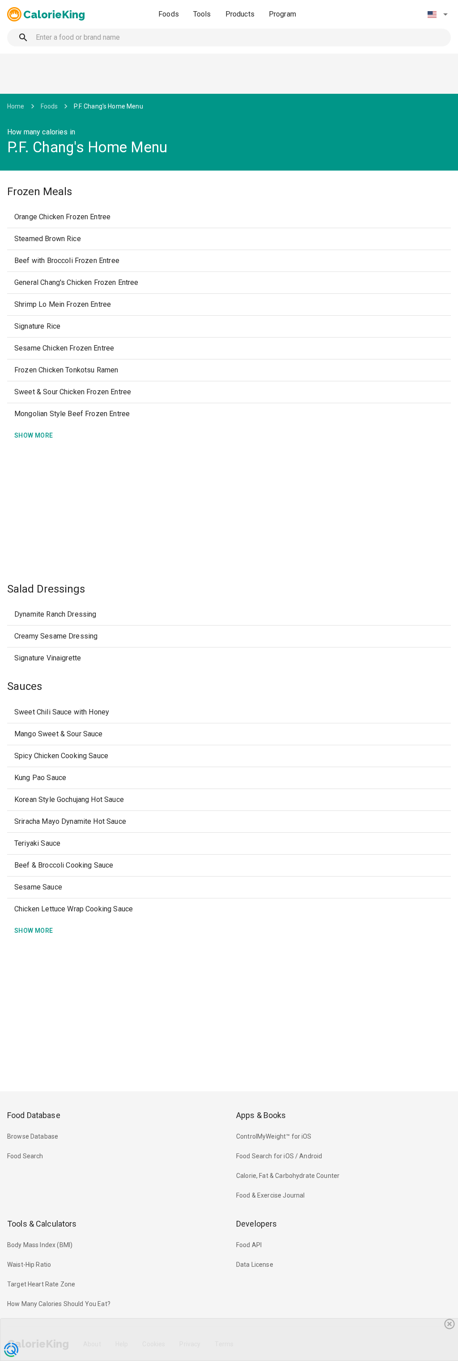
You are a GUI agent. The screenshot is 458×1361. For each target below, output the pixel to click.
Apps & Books (261, 1115)
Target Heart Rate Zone (41, 1284)
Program (282, 14)
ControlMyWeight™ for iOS (274, 1136)
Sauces (24, 686)
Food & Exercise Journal (270, 1195)
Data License (254, 1264)
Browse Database (32, 1136)
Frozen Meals (39, 191)
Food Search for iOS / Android (279, 1156)
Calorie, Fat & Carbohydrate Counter (287, 1175)
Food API (249, 1244)
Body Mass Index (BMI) (39, 1244)
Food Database (33, 1115)
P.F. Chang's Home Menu (108, 106)
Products (239, 14)
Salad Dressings (46, 589)
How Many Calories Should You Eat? (58, 1303)
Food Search (25, 1156)
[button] (437, 14)
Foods (168, 14)
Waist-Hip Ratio (29, 1264)
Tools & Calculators (42, 1223)
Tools (202, 14)
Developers (256, 1223)
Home (16, 106)
